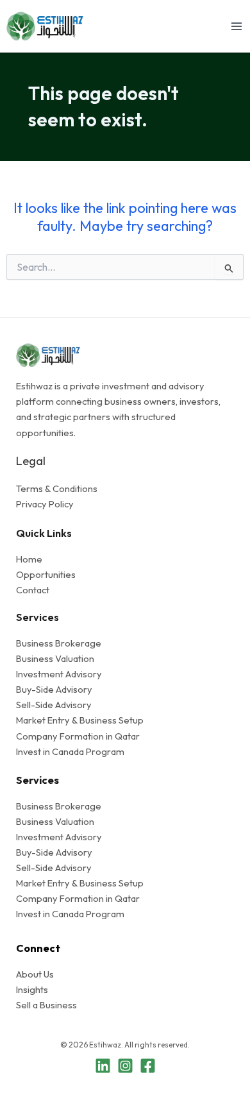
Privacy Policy (45, 504)
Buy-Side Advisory (54, 689)
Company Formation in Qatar (78, 736)
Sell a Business (46, 1005)
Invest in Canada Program (70, 751)
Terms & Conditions (56, 488)
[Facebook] (148, 1066)
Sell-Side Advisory (54, 705)
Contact (32, 590)
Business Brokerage (58, 643)
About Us (35, 974)
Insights (32, 989)
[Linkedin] (103, 1066)
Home (29, 559)
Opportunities (46, 574)
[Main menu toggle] (236, 26)
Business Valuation (55, 658)
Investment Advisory (59, 674)
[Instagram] (125, 1066)
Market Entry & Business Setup (80, 720)
